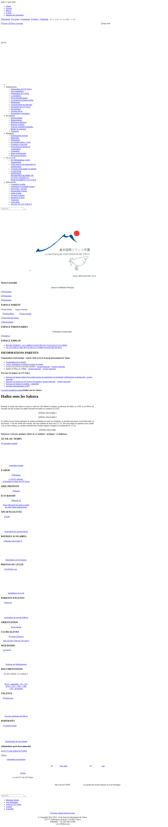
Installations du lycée (16, 593)
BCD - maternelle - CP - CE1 (16, 684)
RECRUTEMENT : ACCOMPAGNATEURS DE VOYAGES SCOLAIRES (36, 345)
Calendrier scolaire (16, 465)
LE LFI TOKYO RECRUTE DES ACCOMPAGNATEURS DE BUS (34, 347)
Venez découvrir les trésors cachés (16, 505)
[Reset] (25, 209)
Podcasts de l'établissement (16, 664)
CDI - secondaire (16, 689)
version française (43, 367)
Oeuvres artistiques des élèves (16, 716)
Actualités (11, 390)
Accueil (4, 390)
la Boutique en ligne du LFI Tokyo (16, 481)
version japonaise (58, 367)
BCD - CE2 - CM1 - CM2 (16, 686)
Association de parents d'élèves (16, 617)
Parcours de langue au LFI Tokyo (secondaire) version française (30, 382)
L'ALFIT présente (16, 479)
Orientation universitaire (16, 759)
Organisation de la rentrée (16, 362)
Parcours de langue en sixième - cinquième (22, 384)
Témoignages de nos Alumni (16, 741)
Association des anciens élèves (16, 531)
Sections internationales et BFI (18, 386)
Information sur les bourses (16, 560)
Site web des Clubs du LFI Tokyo (16, 641)
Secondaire (19, 390)
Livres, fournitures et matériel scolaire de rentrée (24, 364)
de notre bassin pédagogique (16, 507)
